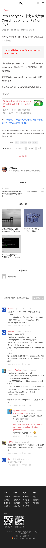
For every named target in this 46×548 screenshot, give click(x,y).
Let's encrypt (19, 148)
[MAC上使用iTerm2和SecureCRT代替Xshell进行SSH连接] (11, 218)
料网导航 (26, 497)
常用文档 (17, 497)
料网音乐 (26, 500)
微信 (17, 142)
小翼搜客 (36, 500)
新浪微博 (23, 142)
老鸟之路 (17, 506)
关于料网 (7, 497)
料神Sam (13, 168)
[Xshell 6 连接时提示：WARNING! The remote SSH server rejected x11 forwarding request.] (11, 244)
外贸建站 (5, 10)
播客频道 (26, 503)
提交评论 (39, 298)
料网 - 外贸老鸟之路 (22, 3)
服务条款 (7, 503)
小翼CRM (36, 497)
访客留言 (7, 506)
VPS (39, 148)
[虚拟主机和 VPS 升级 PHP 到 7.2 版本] (33, 218)
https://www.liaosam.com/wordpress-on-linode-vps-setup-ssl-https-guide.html (28, 427)
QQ (29, 142)
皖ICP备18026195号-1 (23, 536)
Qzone (35, 142)
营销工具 (26, 506)
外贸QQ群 (17, 503)
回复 (29, 325)
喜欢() (24, 156)
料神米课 (36, 503)
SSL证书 (30, 148)
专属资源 (17, 500)
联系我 (6, 500)
